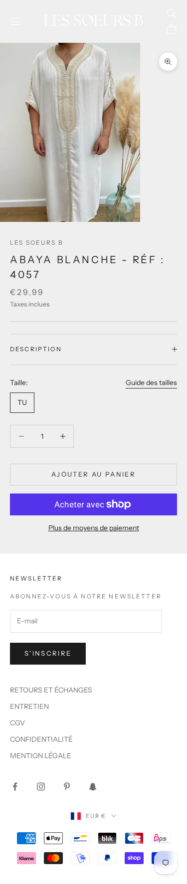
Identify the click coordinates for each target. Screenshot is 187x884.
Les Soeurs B (36, 242)
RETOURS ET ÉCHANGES (51, 690)
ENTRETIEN (29, 706)
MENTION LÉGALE (40, 755)
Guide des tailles (151, 382)
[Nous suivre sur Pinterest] (67, 786)
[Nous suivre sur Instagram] (41, 786)
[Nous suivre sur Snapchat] (93, 786)
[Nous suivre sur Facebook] (15, 786)
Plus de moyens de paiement (93, 527)
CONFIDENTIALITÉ (41, 739)
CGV (17, 722)
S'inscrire (47, 653)
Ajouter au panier (93, 474)
